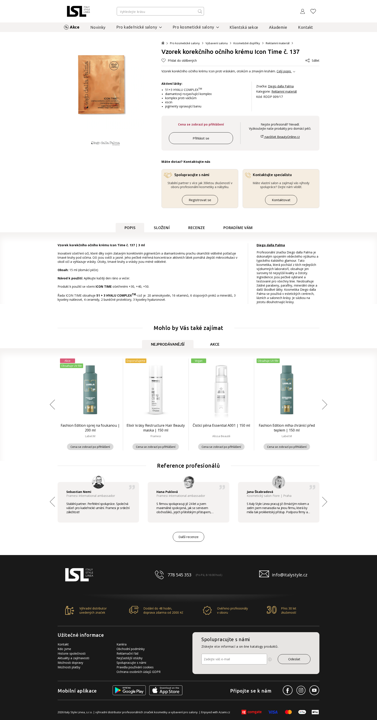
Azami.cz (224, 712)
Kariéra (122, 644)
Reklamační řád (127, 653)
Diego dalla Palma (281, 86)
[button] (179, 60)
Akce (74, 27)
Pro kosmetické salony (185, 43)
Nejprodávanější (168, 344)
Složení (162, 227)
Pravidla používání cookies (135, 667)
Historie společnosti (72, 653)
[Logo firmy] (78, 11)
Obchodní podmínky (131, 649)
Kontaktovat (281, 200)
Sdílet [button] (315, 60)
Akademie (278, 27)
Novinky (98, 27)
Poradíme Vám (238, 227)
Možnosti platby (69, 667)
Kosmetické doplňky (246, 43)
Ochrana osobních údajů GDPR (139, 672)
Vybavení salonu (217, 43)
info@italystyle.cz (289, 575)
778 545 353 (179, 575)
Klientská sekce (244, 27)
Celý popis (284, 71)
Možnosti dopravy (70, 663)
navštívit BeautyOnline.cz (282, 137)
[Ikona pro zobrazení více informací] (270, 659)
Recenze (196, 227)
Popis (129, 227)
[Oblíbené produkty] (313, 11)
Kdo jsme (64, 649)
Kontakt (305, 27)
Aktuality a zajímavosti (73, 658)
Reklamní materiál (278, 43)
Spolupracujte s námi (131, 663)
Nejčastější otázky (129, 658)
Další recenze (188, 537)
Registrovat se (200, 200)
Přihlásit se (201, 138)
